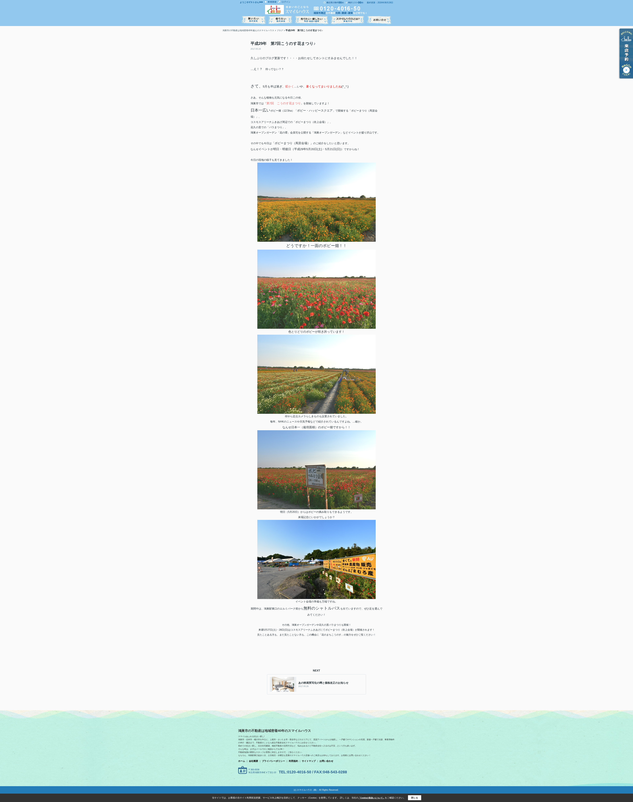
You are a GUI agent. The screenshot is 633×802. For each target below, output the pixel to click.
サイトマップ (309, 761)
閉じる (414, 797)
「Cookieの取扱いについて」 (371, 798)
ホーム (241, 761)
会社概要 (253, 761)
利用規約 (293, 761)
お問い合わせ (326, 761)
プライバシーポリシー (273, 761)
